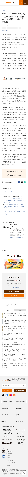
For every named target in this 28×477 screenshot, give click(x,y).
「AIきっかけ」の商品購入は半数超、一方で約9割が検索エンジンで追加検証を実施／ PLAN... (14, 200)
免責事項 (8, 455)
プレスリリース (8, 191)
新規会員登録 (14, 291)
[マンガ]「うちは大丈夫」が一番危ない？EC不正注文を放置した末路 (15, 359)
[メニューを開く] (2, 2)
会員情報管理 (9, 453)
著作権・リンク (9, 451)
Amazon (3, 28)
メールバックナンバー (14, 287)
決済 (20, 28)
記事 (17, 415)
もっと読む (6, 215)
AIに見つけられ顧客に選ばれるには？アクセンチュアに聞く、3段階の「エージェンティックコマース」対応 (15, 328)
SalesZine (19, 408)
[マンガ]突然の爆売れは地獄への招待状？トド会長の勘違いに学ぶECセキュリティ (15, 338)
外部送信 (8, 465)
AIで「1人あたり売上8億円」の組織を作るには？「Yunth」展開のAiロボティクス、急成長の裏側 (15, 315)
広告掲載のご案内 (7, 402)
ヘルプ (7, 449)
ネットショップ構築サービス (12, 28)
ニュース (4, 415)
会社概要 (8, 457)
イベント (18, 421)
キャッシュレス (5, 30)
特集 (3, 421)
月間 (20, 310)
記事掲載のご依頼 (20, 402)
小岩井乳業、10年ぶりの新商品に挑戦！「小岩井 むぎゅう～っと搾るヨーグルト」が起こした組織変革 (15, 321)
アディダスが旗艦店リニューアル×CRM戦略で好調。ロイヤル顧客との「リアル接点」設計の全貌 (15, 365)
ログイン (15, 295)
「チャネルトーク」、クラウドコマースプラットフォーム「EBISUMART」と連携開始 (14, 211)
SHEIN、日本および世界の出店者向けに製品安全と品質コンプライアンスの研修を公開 (14, 206)
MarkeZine (5, 408)
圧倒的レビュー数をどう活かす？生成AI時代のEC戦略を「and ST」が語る (15, 350)
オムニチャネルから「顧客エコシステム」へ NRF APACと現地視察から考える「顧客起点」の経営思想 (15, 344)
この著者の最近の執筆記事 (16, 237)
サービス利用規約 (10, 460)
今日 (8, 310)
